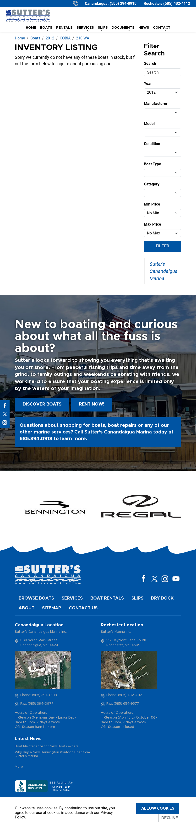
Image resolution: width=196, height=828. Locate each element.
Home (31, 27)
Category (151, 184)
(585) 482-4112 (176, 3)
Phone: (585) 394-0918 (38, 695)
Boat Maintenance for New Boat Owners (46, 746)
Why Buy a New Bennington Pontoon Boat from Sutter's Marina (52, 754)
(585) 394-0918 (123, 3)
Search (150, 63)
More (19, 766)
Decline (169, 818)
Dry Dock (162, 598)
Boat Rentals (107, 598)
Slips (137, 598)
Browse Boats (36, 598)
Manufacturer (156, 103)
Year (148, 83)
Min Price (152, 204)
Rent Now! (91, 404)
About (26, 608)
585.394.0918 (36, 438)
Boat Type (152, 164)
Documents (123, 27)
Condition (152, 143)
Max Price (152, 224)
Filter (162, 246)
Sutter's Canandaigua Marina (164, 271)
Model (149, 123)
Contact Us (83, 608)
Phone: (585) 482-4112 (124, 695)
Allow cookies (157, 808)
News (143, 27)
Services (72, 598)
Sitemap (51, 608)
